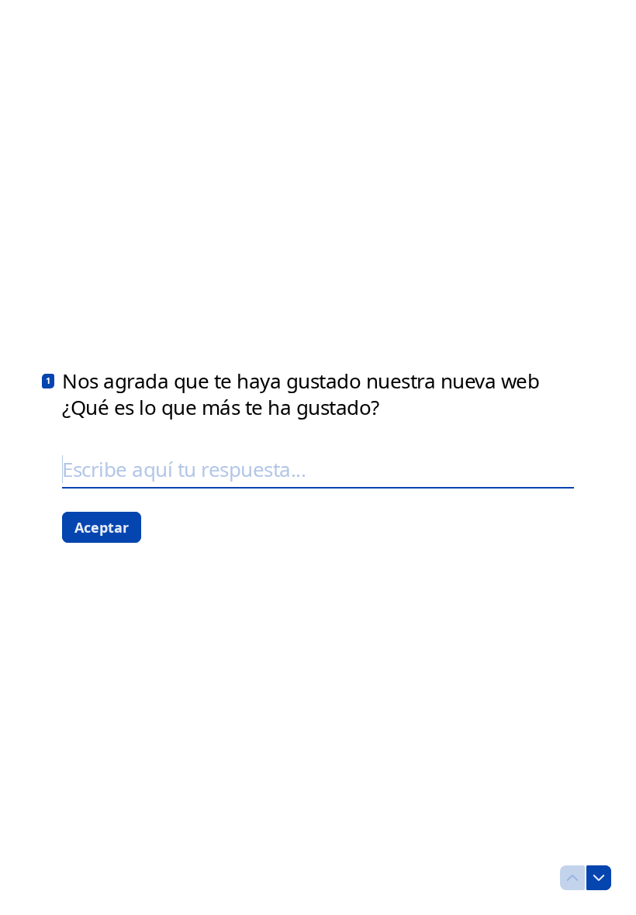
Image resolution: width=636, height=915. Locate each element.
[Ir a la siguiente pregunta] (598, 877)
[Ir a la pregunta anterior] (572, 877)
